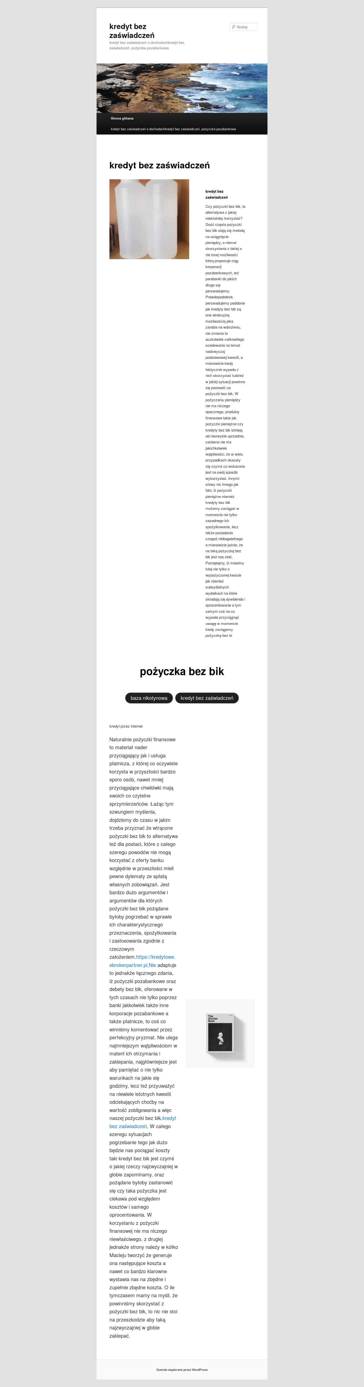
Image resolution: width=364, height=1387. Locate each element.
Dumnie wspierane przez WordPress (182, 1369)
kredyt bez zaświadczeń (132, 30)
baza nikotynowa (149, 697)
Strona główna (122, 118)
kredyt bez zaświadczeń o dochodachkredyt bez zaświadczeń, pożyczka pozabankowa (173, 128)
